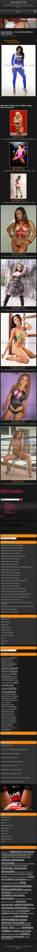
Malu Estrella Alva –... (18, 167)
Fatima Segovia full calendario (9, 765)
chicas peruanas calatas (29, 310)
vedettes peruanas (21, 931)
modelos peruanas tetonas (8, 901)
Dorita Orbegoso (9, 671)
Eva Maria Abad (12, 678)
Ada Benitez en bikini (7, 745)
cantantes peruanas (8, 857)
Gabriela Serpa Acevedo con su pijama (12, 548)
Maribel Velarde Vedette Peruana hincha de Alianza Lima (17, 606)
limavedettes (23, 886)
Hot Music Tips (5, 619)
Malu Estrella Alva (5, 709)
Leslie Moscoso (6, 703)
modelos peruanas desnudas (13, 897)
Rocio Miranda (12, 722)
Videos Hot (7, 742)
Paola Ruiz (11, 720)
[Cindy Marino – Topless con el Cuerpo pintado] (18, 396)
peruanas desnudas (14, 917)
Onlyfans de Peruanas (7, 635)
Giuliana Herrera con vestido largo (10, 558)
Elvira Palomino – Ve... (18, 480)
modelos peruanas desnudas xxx (23, 898)
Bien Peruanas (5, 828)
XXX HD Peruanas (6, 839)
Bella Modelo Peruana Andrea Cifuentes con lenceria (16, 594)
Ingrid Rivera (9, 682)
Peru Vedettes (5, 820)
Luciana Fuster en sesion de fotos (10, 586)
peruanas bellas (15, 911)
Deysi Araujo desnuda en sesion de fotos (12, 545)
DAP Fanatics (5, 641)
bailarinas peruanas (10, 170)
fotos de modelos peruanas (9, 874)
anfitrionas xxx (5, 852)
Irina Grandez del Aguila (9, 685)
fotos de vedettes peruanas (17, 878)
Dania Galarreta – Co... (18, 199)
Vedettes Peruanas (6, 630)
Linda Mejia (11, 707)
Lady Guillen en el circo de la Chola (11, 553)
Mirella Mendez (10, 715)
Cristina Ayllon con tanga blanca (10, 569)
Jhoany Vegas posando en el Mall (10, 575)
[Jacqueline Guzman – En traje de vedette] (18, 229)
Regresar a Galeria (10, 40)
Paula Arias (4, 722)
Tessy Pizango (11, 727)
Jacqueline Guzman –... (18, 253)
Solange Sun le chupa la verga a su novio (12, 781)
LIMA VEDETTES (18, 2)
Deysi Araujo (9, 668)
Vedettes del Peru (6, 627)
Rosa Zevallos (5, 723)
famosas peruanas (21, 865)
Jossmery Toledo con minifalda (9, 564)
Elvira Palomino (9, 674)
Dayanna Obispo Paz (7, 665)
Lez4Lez (3, 643)
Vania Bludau (6, 730)
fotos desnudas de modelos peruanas (18, 876)
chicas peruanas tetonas (22, 863)
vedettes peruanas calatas (10, 934)
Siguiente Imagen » (14, 42)
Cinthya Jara (10, 662)
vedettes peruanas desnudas (15, 935)
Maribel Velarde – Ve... (18, 136)
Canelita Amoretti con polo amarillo (10, 572)
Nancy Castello (9, 718)
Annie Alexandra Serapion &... (18, 367)
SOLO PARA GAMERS (7, 632)
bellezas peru (18, 310)
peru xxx (7, 927)
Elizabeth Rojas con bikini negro (10, 561)
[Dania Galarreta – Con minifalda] (18, 186)
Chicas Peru (4, 624)
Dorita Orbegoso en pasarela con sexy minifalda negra (16, 567)
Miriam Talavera (6, 717)
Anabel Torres (4, 658)
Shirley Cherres (7, 726)
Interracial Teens (5, 622)
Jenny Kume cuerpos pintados (9, 612)
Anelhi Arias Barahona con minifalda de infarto (14, 591)
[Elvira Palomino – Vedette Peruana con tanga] (18, 453)
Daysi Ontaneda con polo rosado (10, 583)
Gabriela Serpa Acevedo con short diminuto (13, 588)
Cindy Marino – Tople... (18, 420)
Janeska (3, 694)
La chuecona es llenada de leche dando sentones (15, 749)
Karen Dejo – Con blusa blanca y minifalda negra (14, 597)
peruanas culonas (18, 913)
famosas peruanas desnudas (25, 139)
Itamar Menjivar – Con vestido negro (11, 599)
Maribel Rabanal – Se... (18, 307)
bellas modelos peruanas (15, 855)
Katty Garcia (9, 698)
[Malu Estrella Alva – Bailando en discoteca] (18, 154)
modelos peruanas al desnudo (20, 892)
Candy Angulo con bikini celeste (10, 578)
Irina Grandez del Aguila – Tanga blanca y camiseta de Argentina (16, 603)
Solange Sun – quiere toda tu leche (11, 773)
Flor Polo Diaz (7, 680)
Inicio (18, 11)
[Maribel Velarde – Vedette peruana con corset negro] (18, 122)
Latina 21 (3, 638)
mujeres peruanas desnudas (17, 906)
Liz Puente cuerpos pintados (9, 609)
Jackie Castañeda (9, 689)
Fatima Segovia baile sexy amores (10, 753)
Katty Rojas (9, 700)
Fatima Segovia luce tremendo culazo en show (14, 580)
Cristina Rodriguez (9, 664)
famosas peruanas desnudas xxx (24, 872)
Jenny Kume (10, 696)
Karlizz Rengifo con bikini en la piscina (12, 550)
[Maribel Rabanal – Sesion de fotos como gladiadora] (18, 282)
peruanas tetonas (25, 925)
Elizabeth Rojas (6, 674)
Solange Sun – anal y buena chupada (11, 769)
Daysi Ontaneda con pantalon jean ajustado (13, 556)
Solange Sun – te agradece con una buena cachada (15, 777)
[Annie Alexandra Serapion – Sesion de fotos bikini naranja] (18, 339)
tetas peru (17, 928)
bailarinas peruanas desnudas (23, 170)
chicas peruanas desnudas (11, 139)
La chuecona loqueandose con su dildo (12, 761)
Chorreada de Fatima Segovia (9, 757)
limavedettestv (11, 889)
